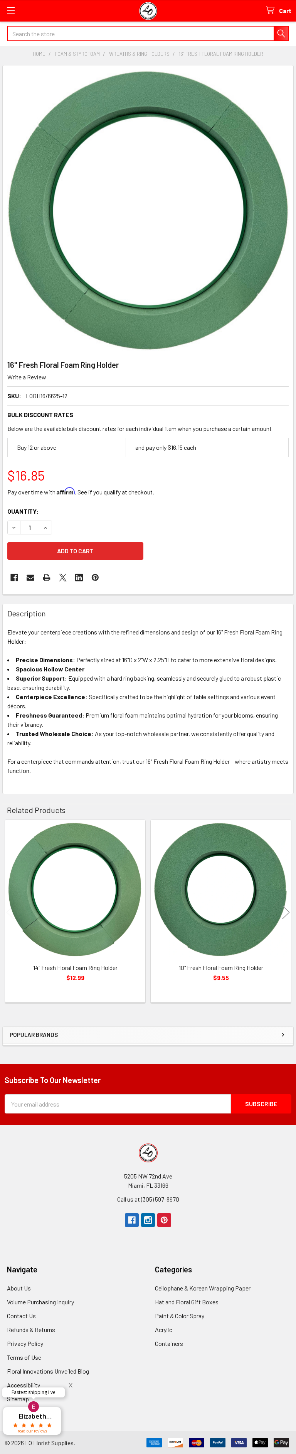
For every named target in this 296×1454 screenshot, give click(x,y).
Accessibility (23, 1385)
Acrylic (163, 1329)
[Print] (47, 577)
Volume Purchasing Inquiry (40, 1301)
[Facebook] (14, 577)
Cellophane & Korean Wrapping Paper (203, 1288)
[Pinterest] (164, 1220)
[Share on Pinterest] (95, 577)
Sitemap (18, 1398)
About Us (19, 1288)
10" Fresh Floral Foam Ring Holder (221, 967)
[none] (148, 210)
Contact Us (21, 1315)
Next (286, 912)
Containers (169, 1343)
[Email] (30, 577)
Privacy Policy (25, 1343)
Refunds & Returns (31, 1329)
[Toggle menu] (10, 10)
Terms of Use (24, 1357)
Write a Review (26, 377)
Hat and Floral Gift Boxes (187, 1301)
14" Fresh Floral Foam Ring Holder (75, 967)
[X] (63, 577)
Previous (10, 912)
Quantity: (23, 511)
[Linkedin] (79, 577)
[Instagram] (148, 1220)
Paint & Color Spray (179, 1315)
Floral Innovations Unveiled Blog (48, 1371)
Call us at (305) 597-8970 (148, 1199)
